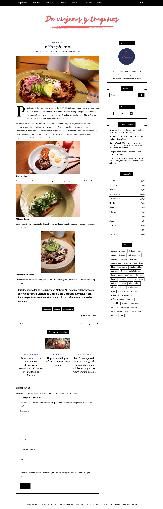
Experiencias (23, 3)
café (139, 251)
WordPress (132, 504)
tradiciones (134, 303)
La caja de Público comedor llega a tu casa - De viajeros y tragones (51, 393)
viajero (114, 315)
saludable (115, 303)
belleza (132, 251)
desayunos (46, 309)
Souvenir (100, 3)
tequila (124, 303)
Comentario (25, 411)
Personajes (126, 225)
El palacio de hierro (119, 267)
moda (141, 279)
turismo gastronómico (120, 311)
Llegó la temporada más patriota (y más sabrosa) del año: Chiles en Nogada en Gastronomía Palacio (84, 365)
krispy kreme (116, 275)
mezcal (122, 279)
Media (126, 216)
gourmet (114, 271)
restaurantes (68, 309)
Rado (113, 291)
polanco (57, 309)
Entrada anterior (27, 324)
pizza (137, 283)
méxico (114, 283)
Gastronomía (50, 3)
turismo (114, 307)
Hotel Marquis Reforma (130, 271)
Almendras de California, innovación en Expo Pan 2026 (126, 137)
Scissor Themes (106, 504)
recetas (134, 291)
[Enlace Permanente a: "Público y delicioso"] (57, 79)
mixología (132, 279)
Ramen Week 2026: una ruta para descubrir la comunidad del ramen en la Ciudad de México (126, 145)
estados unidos (135, 267)
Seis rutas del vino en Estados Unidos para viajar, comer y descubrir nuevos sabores (126, 160)
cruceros (127, 263)
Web (21, 459)
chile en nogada (134, 255)
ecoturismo (138, 263)
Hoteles (63, 3)
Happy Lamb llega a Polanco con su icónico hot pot (58, 362)
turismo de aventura (129, 307)
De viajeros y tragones (48, 52)
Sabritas (130, 299)
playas (113, 287)
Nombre (23, 439)
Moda (126, 221)
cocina (114, 259)
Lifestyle (74, 3)
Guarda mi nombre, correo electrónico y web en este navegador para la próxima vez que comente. (55, 474)
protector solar (134, 287)
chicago (122, 255)
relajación (115, 295)
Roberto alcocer (117, 299)
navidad (123, 283)
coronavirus (116, 263)
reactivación (123, 291)
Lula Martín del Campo (134, 275)
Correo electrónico (28, 449)
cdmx (113, 255)
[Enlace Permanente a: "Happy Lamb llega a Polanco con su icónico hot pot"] (57, 344)
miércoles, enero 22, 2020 (70, 52)
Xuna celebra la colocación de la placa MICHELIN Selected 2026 (126, 131)
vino (121, 315)
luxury (113, 279)
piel (130, 283)
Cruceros (126, 185)
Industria (88, 3)
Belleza (126, 181)
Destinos (36, 3)
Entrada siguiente (88, 324)
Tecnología (126, 234)
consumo (123, 259)
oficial (63, 297)
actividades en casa (118, 251)
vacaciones (136, 311)
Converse (133, 259)
